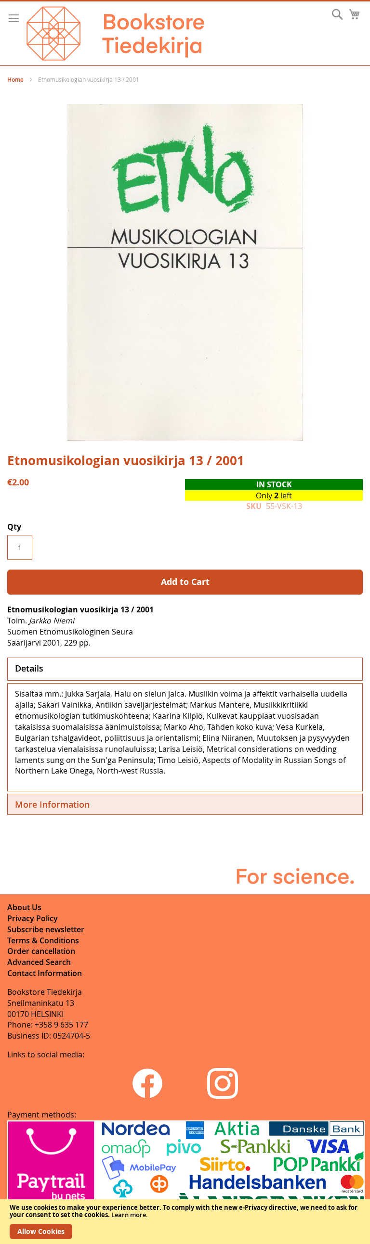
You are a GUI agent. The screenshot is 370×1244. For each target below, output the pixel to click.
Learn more (128, 1214)
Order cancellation (41, 951)
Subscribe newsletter (45, 929)
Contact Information (44, 973)
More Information (52, 804)
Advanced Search (39, 962)
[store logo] (115, 33)
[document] (185, 1221)
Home (15, 80)
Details (29, 668)
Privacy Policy (32, 918)
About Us (24, 907)
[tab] (185, 669)
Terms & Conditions (43, 940)
